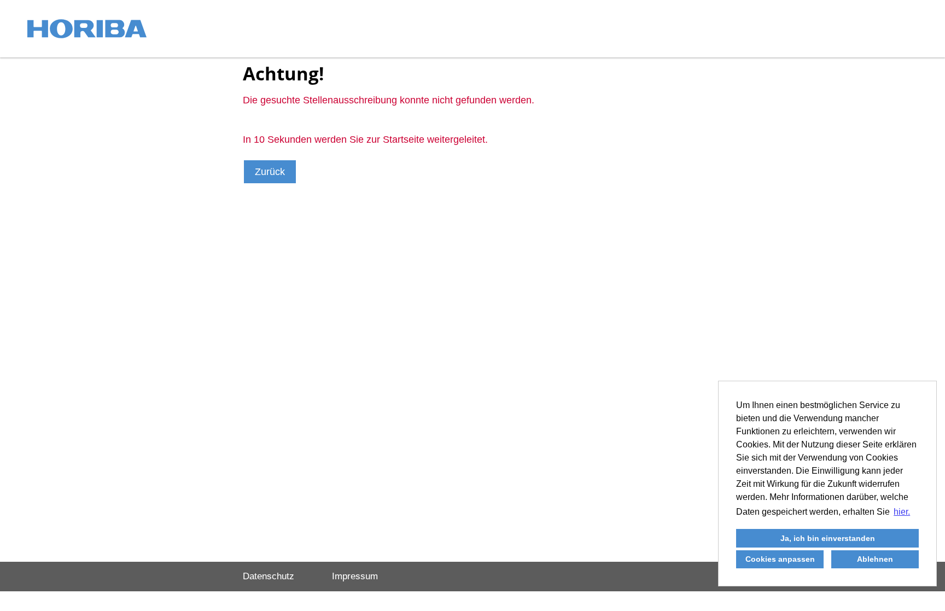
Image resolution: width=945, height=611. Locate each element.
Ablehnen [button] (875, 559)
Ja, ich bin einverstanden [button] (827, 538)
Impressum (355, 576)
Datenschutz (268, 576)
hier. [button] (902, 511)
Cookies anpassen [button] (780, 559)
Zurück (270, 171)
